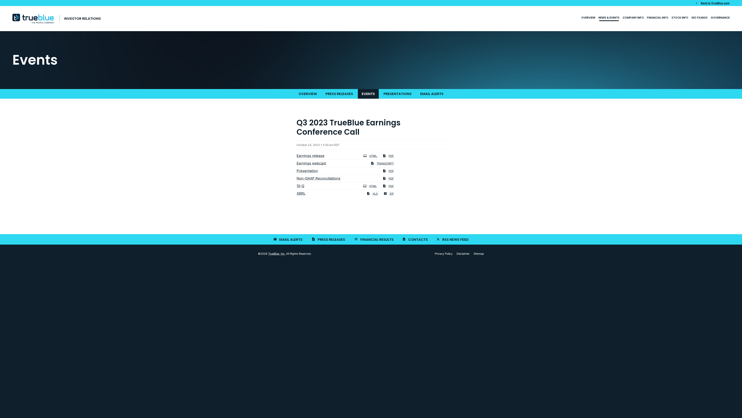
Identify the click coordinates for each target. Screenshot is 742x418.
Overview (588, 18)
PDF (391, 156)
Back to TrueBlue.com (715, 2)
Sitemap (479, 253)
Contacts (418, 239)
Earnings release (310, 156)
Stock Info (679, 18)
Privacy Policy (444, 253)
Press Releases (339, 93)
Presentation (307, 171)
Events (368, 93)
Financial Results (377, 239)
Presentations (398, 93)
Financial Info (657, 18)
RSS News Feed (455, 239)
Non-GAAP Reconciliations (318, 178)
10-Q (300, 186)
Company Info (633, 18)
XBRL (301, 193)
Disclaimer (463, 253)
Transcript (385, 163)
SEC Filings (699, 18)
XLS (375, 193)
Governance (720, 18)
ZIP (392, 193)
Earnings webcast (311, 163)
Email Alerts (431, 93)
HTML (373, 156)
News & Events (608, 18)
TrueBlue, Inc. (276, 253)
